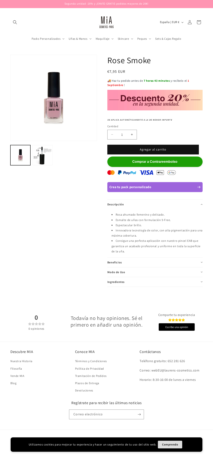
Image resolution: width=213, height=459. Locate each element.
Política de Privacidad (89, 368)
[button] (15, 22)
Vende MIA (17, 376)
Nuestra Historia (21, 361)
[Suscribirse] (139, 414)
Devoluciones (84, 390)
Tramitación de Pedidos (91, 376)
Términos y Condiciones (91, 361)
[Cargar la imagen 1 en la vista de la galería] (20, 155)
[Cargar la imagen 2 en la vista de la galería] (42, 155)
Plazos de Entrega (87, 383)
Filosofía (16, 368)
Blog (13, 383)
